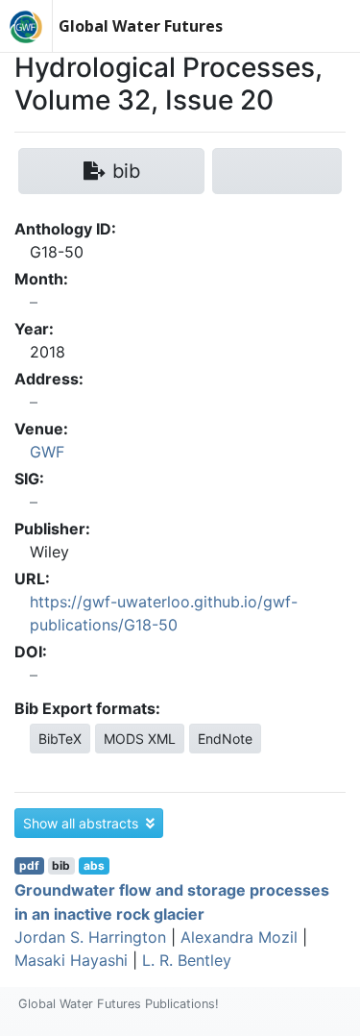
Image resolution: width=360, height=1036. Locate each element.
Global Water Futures (141, 26)
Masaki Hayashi (71, 960)
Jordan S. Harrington (90, 937)
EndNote (225, 738)
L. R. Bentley (186, 960)
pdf (29, 865)
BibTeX (60, 738)
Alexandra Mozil (239, 937)
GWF (47, 451)
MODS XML (140, 738)
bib (61, 865)
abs (94, 865)
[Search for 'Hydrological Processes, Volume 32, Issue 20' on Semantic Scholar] (277, 171)
